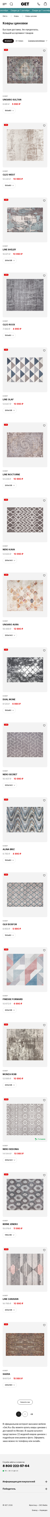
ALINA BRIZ (9, 849)
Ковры (16, 16)
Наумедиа (43, 1510)
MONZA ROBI (10, 1074)
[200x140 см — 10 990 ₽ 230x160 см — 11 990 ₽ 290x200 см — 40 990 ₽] (10, 560)
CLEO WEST (9, 175)
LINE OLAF (8, 400)
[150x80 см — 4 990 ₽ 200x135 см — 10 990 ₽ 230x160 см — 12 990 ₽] (9, 860)
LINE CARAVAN (10, 1299)
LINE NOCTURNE (11, 475)
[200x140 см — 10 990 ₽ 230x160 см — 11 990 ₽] (10, 1160)
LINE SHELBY (9, 250)
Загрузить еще (25, 1402)
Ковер (5, 96)
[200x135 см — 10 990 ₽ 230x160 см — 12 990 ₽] (10, 485)
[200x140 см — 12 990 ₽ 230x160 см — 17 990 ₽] (10, 635)
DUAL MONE (9, 699)
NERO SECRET (10, 774)
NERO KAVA (9, 550)
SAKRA (6, 1374)
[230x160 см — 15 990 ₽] (10, 1385)
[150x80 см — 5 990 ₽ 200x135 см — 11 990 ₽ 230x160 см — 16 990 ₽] (9, 935)
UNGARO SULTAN (12, 100)
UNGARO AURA (11, 624)
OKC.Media (43, 1505)
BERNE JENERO (10, 1224)
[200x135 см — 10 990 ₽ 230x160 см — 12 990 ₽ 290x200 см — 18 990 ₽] (10, 260)
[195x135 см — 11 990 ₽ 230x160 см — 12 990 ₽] (9, 1235)
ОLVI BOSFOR (10, 924)
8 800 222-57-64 (38, 4)
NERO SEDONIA (11, 1149)
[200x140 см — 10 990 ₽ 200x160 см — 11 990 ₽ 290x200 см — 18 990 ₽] (10, 785)
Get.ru (5, 16)
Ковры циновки (31, 16)
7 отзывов (41, 1139)
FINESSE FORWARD (13, 999)
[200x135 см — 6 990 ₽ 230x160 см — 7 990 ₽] (10, 1010)
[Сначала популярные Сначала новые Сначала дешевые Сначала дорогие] (37, 41)
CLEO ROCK (9, 325)
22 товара (19, 41)
